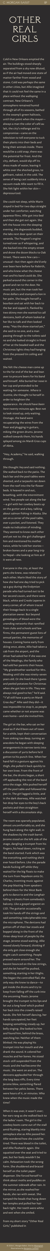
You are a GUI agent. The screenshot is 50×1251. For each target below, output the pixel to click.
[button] (45, 2)
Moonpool (38, 1246)
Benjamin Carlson (31, 1248)
